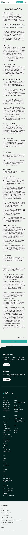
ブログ (15, 400)
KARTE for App (6, 402)
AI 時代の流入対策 (6, 478)
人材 (3, 467)
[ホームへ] (5, 2)
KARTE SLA (16, 430)
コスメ (4, 460)
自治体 (4, 471)
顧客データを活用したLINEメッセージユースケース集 (8, 489)
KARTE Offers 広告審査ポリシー (7, 522)
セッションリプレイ (6, 426)
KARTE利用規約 (4, 505)
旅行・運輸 (5, 469)
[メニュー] (26, 2)
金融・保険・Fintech (7, 463)
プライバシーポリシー (5, 515)
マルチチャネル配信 (6, 434)
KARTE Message (6, 404)
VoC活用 (4, 443)
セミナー (4, 475)
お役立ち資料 (5, 485)
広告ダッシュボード (6, 449)
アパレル (4, 458)
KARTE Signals (6, 408)
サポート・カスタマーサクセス (19, 403)
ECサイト (4, 462)
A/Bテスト (5, 445)
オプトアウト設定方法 (5, 510)
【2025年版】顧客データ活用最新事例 (8, 492)
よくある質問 (16, 411)
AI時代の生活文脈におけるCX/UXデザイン (8, 481)
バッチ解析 (5, 420)
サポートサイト (17, 407)
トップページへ (14, 341)
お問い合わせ (6, 364)
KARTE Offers (6, 412)
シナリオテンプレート (7, 430)
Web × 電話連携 (6, 439)
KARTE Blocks (6, 406)
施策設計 (4, 432)
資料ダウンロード (20, 2)
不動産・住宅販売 (6, 465)
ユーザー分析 (5, 422)
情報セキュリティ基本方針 (6, 512)
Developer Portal (18, 409)
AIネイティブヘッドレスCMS (8, 495)
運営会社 (3, 527)
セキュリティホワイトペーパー (7, 517)
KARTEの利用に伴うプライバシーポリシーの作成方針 (11, 520)
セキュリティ (16, 428)
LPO (3, 447)
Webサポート (5, 438)
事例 (4, 455)
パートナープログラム (18, 418)
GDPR (15, 432)
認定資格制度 (16, 405)
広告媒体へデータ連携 (7, 451)
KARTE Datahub (6, 410)
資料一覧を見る (7, 379)
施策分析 (4, 424)
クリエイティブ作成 (6, 428)
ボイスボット (5, 441)
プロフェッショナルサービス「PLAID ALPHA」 (19, 421)
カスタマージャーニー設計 (7, 436)
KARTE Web (5, 400)
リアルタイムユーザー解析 (7, 419)
